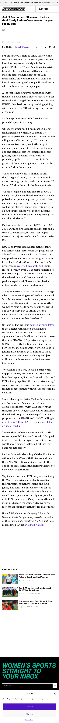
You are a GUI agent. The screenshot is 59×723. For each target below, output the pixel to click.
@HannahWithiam (34, 524)
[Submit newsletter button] (55, 686)
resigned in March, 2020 (30, 266)
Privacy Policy (29, 720)
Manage (29, 714)
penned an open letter (42, 325)
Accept (29, 706)
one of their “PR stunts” (15, 422)
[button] (55, 693)
